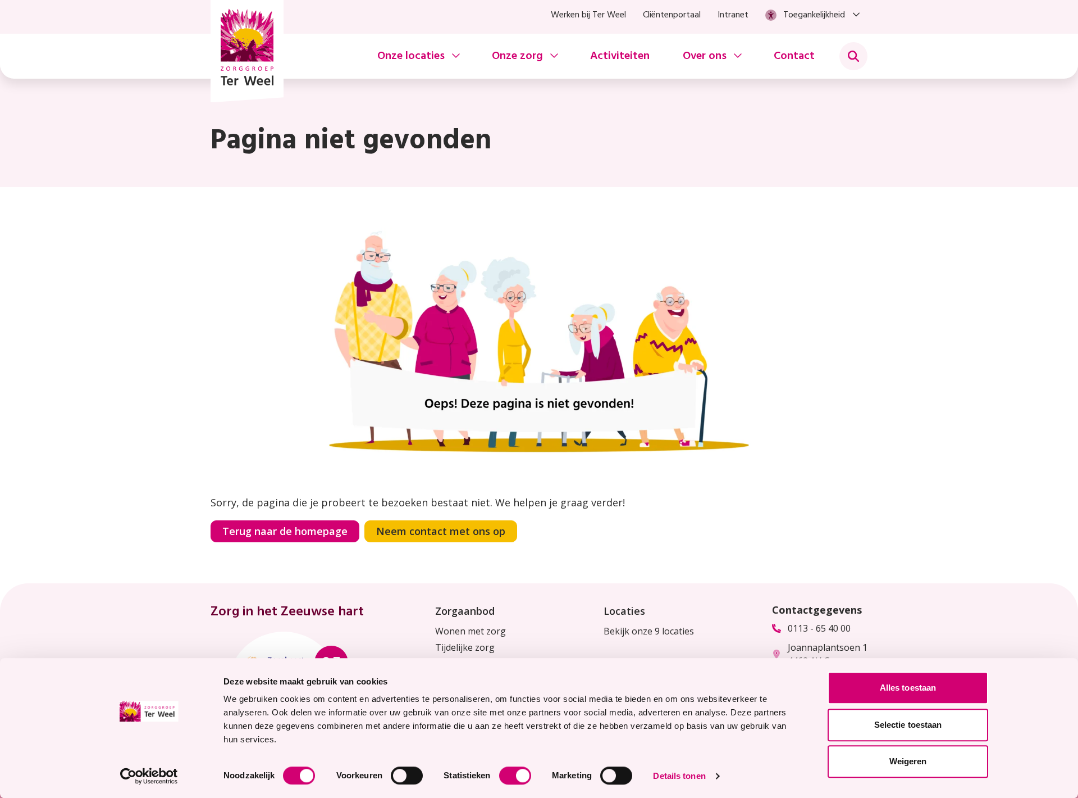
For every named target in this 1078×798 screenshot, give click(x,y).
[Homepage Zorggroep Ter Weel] (247, 51)
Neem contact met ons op (440, 531)
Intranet (733, 15)
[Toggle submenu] (853, 56)
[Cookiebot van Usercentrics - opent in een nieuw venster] (149, 776)
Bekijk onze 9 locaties (649, 631)
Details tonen (679, 776)
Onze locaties (411, 56)
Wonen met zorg (470, 631)
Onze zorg (517, 56)
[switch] (407, 776)
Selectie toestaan (908, 724)
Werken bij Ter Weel (588, 15)
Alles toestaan (908, 687)
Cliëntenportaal (672, 15)
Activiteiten (620, 56)
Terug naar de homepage (285, 531)
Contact (794, 56)
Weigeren (908, 761)
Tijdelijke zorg (465, 647)
